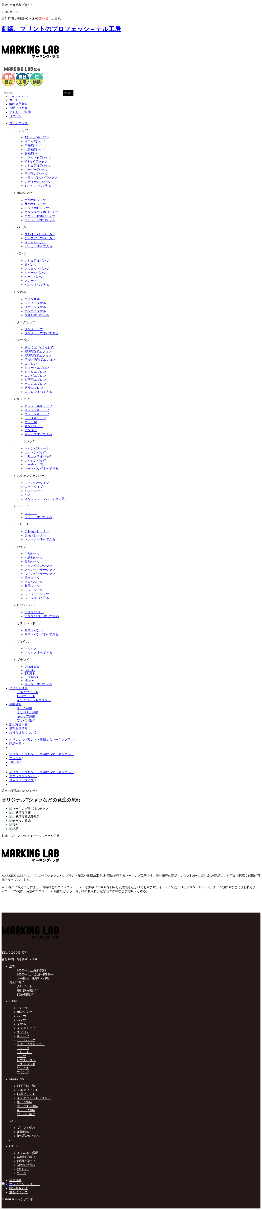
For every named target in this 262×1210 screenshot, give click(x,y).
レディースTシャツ (38, 181)
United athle (32, 666)
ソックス (31, 648)
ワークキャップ (35, 418)
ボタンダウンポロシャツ (41, 212)
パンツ (21, 1020)
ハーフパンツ (34, 276)
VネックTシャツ (36, 161)
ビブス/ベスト (34, 612)
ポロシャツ (24, 1011)
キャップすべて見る (38, 434)
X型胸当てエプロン (38, 355)
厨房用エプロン (35, 379)
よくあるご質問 (20, 112)
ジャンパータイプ (37, 482)
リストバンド (34, 630)
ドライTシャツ (35, 141)
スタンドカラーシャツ (40, 569)
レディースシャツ (37, 594)
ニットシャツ (34, 589)
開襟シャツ (32, 577)
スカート (31, 280)
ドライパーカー (35, 242)
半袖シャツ (32, 553)
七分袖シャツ (34, 557)
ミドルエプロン (35, 371)
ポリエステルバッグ (38, 456)
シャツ (21, 1056)
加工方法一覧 (18, 724)
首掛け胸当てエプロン (40, 359)
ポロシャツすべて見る (40, 220)
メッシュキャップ (37, 410)
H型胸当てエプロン (38, 351)
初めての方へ (18, 95)
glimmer (30, 680)
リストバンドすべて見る (41, 634)
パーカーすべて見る (38, 246)
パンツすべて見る (37, 284)
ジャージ (31, 513)
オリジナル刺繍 (27, 712)
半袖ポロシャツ (35, 200)
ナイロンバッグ (35, 460)
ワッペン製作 (26, 720)
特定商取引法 (18, 1188)
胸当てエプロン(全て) (39, 347)
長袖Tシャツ (33, 153)
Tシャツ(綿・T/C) (37, 137)
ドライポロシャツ (37, 208)
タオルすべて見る (37, 315)
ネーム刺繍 (24, 708)
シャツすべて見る (37, 598)
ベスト (29, 494)
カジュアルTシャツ (38, 165)
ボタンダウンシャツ (38, 565)
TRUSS (29, 673)
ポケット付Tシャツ (38, 157)
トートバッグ (26, 1040)
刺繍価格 (15, 704)
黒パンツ (31, 264)
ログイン (15, 116)
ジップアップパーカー (40, 238)
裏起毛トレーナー (37, 531)
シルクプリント (27, 692)
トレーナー (24, 1052)
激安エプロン (34, 387)
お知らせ (23, 1169)
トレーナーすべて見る (40, 539)
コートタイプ (34, 486)
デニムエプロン (35, 383)
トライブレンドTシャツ (41, 177)
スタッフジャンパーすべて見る (46, 499)
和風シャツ (32, 585)
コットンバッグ (35, 452)
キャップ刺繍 (26, 716)
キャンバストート (37, 448)
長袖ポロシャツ (35, 204)
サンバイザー (34, 426)
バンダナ (31, 430)
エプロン (31, 363)
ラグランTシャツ (36, 173)
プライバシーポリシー (24, 1184)
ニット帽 (31, 422)
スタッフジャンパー (23, 776)
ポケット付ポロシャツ (40, 216)
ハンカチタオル (35, 311)
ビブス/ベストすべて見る (42, 616)
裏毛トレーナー (35, 535)
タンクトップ (34, 329)
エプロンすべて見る (38, 391)
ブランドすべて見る (38, 684)
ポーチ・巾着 (34, 464)
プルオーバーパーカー (40, 234)
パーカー (23, 1016)
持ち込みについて (29, 1135)
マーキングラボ (22, 1199)
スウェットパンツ (37, 268)
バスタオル (32, 299)
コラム (21, 1173)
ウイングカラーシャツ (40, 573)
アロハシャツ (34, 581)
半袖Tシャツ (33, 145)
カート (13, 100)
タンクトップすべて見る (41, 333)
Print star (30, 670)
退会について (18, 1192)
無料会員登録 (18, 104)
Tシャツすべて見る (38, 185)
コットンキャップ (37, 414)
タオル (21, 1024)
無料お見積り (18, 728)
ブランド (15, 758)
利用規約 (15, 1180)
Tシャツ (22, 1007)
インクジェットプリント (34, 700)
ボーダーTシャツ (36, 169)
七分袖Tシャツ (35, 149)
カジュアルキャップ (38, 406)
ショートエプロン (37, 367)
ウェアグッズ (18, 123)
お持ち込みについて (23, 732)
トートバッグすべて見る (41, 468)
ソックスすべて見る (38, 652)
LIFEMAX (31, 677)
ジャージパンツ (35, 272)
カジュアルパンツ (37, 260)
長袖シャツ (32, 561)
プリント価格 (18, 688)
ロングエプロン (35, 375)
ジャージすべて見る (38, 517)
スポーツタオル (35, 307)
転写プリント (26, 696)
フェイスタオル (35, 303)
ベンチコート (34, 490)
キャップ (23, 1036)
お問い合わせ (18, 108)
